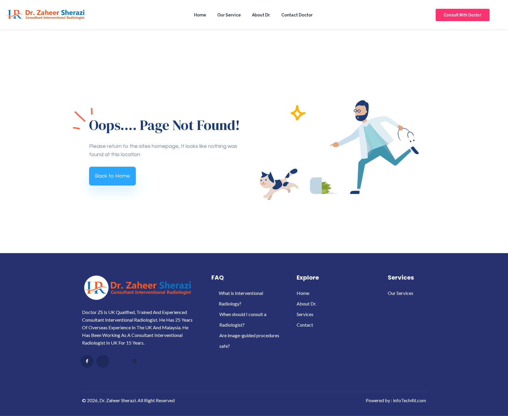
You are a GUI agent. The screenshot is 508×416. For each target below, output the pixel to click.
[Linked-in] (118, 361)
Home (200, 15)
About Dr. (261, 15)
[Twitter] (102, 361)
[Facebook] (87, 361)
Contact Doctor (297, 15)
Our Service (229, 15)
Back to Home (112, 176)
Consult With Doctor (463, 15)
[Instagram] (134, 361)
